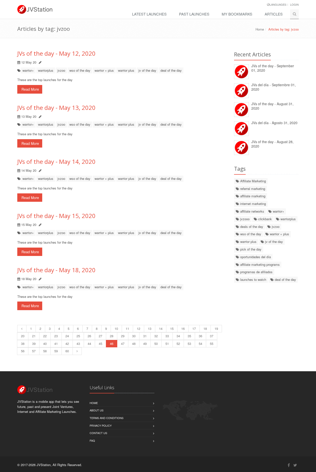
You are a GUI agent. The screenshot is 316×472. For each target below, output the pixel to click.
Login (294, 4)
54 (200, 343)
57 (34, 351)
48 (134, 343)
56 (22, 351)
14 (160, 328)
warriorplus (45, 70)
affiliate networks (251, 211)
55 (211, 343)
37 (211, 336)
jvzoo (61, 70)
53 (189, 343)
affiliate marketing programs (259, 264)
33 (167, 336)
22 (45, 336)
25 (78, 336)
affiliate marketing (252, 196)
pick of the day (250, 249)
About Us (96, 410)
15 (172, 328)
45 (100, 343)
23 (56, 336)
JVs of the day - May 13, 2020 (56, 107)
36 (200, 336)
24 (67, 336)
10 (116, 328)
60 (67, 351)
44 (89, 343)
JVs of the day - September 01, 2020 (272, 68)
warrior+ (28, 70)
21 (34, 336)
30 (134, 336)
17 (194, 328)
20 (22, 336)
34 (178, 336)
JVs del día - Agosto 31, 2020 (274, 122)
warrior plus (126, 70)
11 (127, 328)
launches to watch (252, 279)
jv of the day (147, 70)
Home (260, 29)
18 (205, 328)
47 (122, 343)
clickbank (264, 219)
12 (138, 328)
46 (111, 343)
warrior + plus (104, 70)
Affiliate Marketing (252, 181)
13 (149, 328)
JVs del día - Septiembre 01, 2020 (273, 87)
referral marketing (252, 188)
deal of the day (171, 70)
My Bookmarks (237, 14)
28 (111, 336)
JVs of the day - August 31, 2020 (272, 106)
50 (156, 343)
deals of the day (251, 226)
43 (78, 343)
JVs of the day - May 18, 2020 (56, 270)
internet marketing (252, 203)
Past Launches (194, 14)
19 (216, 328)
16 (183, 328)
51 (167, 343)
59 (56, 351)
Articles (274, 14)
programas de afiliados (256, 272)
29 (122, 336)
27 (100, 336)
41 (56, 343)
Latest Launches (149, 14)
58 (45, 351)
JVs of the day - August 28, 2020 (272, 144)
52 (178, 343)
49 (145, 343)
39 (34, 343)
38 (22, 343)
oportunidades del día (255, 256)
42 (67, 343)
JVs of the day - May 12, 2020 (56, 53)
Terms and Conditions (106, 418)
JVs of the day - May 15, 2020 (56, 216)
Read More (29, 89)
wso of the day (79, 70)
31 (145, 336)
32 (156, 336)
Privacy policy (101, 425)
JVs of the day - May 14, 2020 (56, 161)
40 (45, 343)
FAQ (92, 440)
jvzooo (244, 219)
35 (189, 336)
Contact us (98, 433)
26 (89, 336)
